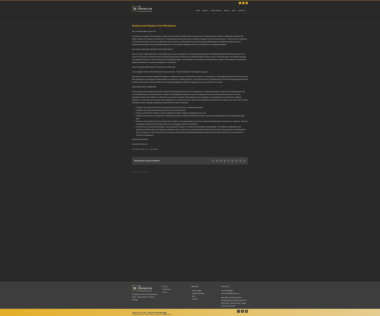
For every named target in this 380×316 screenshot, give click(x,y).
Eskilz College (196, 291)
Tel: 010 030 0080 (227, 291)
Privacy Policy (148, 314)
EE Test (165, 286)
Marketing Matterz (198, 293)
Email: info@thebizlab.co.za (230, 293)
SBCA (194, 296)
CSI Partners (167, 289)
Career (165, 292)
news (146, 149)
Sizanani (195, 299)
